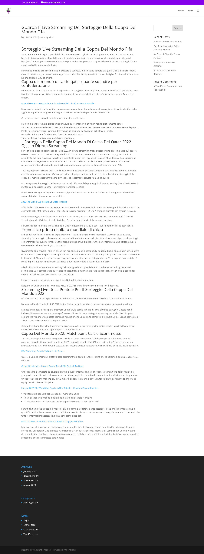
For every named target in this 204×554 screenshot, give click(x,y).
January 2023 (29, 471)
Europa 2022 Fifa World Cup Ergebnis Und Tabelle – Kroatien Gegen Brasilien (59, 388)
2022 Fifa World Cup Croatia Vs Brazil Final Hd (44, 201)
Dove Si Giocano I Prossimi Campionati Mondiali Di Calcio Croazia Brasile (57, 103)
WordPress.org (30, 534)
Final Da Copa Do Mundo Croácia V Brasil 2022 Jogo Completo (52, 421)
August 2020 (29, 485)
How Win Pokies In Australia (167, 41)
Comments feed (31, 529)
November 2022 (31, 480)
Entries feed (29, 524)
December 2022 (31, 475)
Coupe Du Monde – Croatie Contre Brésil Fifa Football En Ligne (52, 366)
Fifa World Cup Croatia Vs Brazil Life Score (42, 351)
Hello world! (159, 89)
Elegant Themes (42, 549)
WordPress (70, 549)
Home (181, 11)
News (190, 11)
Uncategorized (30, 502)
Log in (26, 520)
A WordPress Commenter (166, 86)
